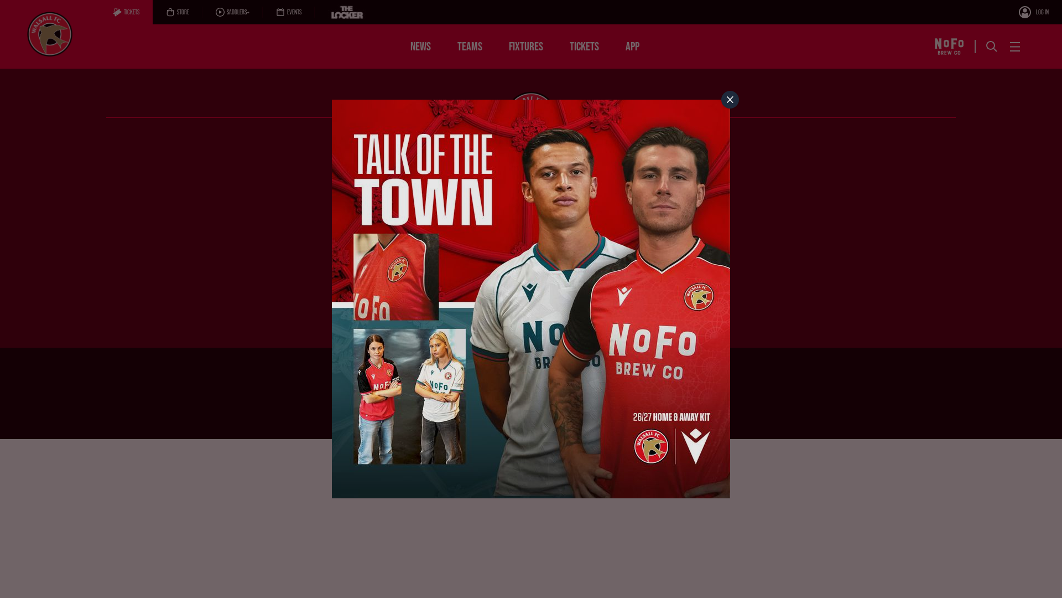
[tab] (730, 99)
